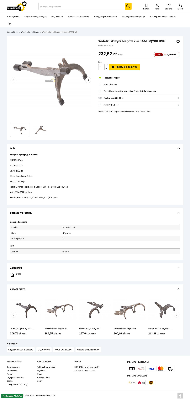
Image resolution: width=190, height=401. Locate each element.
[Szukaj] (128, 6)
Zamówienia (12, 370)
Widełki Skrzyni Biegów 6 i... (56, 328)
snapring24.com (29, 395)
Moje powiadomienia (15, 377)
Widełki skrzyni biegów (88, 349)
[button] (95, 148)
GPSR (18, 274)
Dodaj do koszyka (124, 67)
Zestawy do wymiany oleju (133, 16)
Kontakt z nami (43, 377)
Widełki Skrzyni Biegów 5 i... (160, 328)
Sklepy (39, 381)
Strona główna (13, 16)
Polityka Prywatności (46, 367)
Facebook (180, 395)
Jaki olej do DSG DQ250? (85, 370)
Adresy (10, 374)
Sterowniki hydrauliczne (78, 16)
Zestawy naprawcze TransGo (162, 16)
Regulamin (41, 370)
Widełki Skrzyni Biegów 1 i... (91, 328)
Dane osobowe (13, 367)
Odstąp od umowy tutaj (17, 384)
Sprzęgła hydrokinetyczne (105, 16)
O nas (39, 374)
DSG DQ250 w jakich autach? (86, 367)
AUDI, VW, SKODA (63, 349)
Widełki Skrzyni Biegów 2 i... (22, 328)
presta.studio (50, 395)
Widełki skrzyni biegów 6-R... (126, 328)
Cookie (10, 381)
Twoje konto (14, 361)
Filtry (9, 24)
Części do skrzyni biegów (35, 16)
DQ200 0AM (44, 349)
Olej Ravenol (57, 16)
